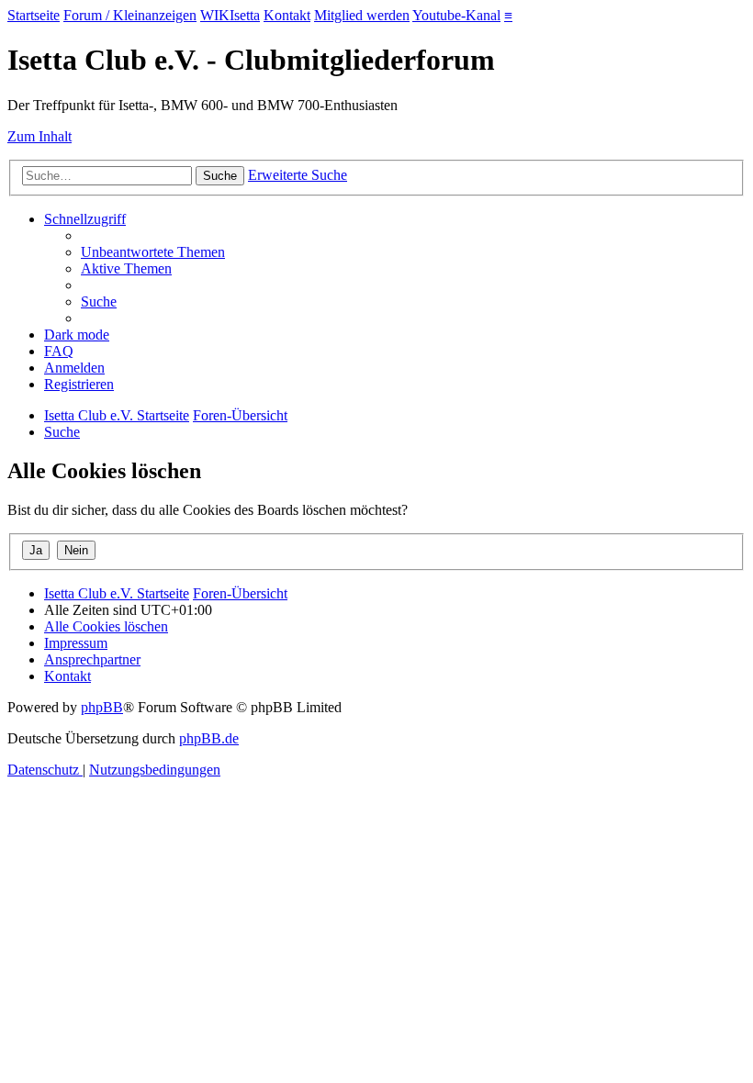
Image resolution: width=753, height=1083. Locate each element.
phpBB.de (209, 738)
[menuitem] (153, 252)
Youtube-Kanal (456, 15)
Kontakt (287, 15)
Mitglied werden (362, 15)
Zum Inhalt (39, 136)
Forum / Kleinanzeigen (130, 15)
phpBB (102, 707)
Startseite (33, 15)
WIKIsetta (230, 15)
